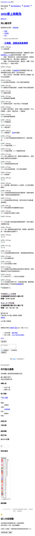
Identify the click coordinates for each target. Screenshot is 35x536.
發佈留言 (3, 352)
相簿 (5, 31)
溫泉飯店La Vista (6, 55)
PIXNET (8, 509)
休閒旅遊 (15, 27)
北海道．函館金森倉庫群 (16, 43)
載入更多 (3, 341)
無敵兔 (3, 317)
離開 (10, 532)
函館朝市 (16, 70)
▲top (2, 338)
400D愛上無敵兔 (11, 13)
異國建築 (19, 284)
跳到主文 (3, 19)
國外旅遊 (15, 333)
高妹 (13, 132)
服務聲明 (19, 511)
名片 (5, 35)
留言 (16, 328)
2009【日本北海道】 (18, 335)
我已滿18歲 (4, 532)
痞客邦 (12, 328)
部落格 (6, 33)
